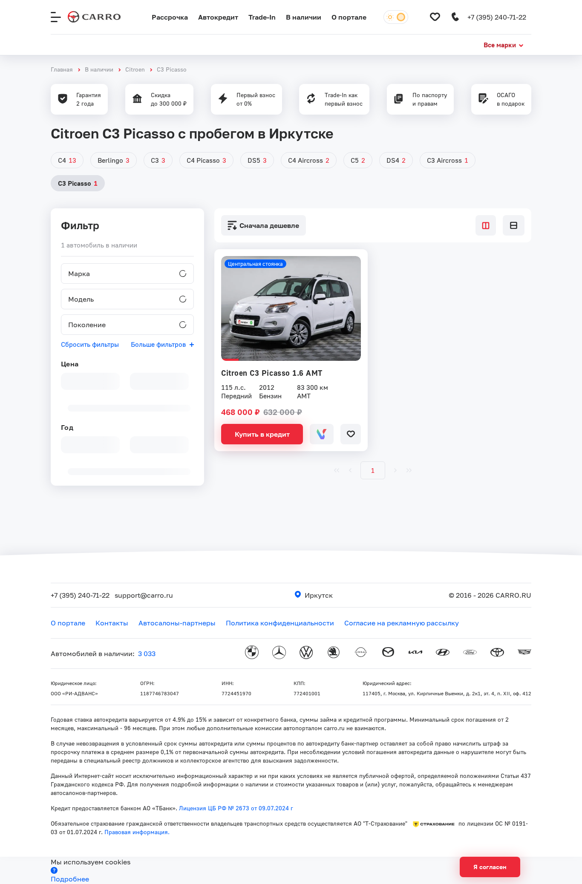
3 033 (147, 653)
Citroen (135, 69)
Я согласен (490, 866)
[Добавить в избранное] (350, 434)
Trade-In (262, 17)
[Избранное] (435, 17)
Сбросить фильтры (90, 344)
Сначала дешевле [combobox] (269, 225)
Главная (62, 69)
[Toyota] (497, 653)
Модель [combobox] (81, 299)
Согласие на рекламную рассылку (401, 623)
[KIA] (415, 653)
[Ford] (470, 653)
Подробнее (70, 879)
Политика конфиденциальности (280, 623)
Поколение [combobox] (87, 324)
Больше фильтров (158, 344)
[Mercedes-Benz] (279, 653)
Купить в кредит (262, 434)
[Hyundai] (442, 653)
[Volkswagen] (306, 653)
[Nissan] (361, 653)
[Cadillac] (524, 653)
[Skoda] (333, 653)
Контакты (111, 623)
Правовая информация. (136, 831)
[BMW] (252, 653)
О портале (348, 17)
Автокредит (218, 17)
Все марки (500, 44)
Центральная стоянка (255, 263)
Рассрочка (170, 17)
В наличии (303, 17)
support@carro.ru (144, 595)
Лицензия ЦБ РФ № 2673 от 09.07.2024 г (236, 808)
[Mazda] (388, 653)
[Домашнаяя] (94, 17)
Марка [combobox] (79, 273)
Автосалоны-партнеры (177, 623)
